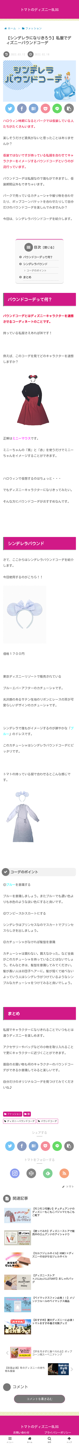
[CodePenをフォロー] (31, 1173)
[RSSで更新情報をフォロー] (64, 1173)
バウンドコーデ (49, 1121)
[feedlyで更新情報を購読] (48, 1173)
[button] (70, 753)
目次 (37, 247)
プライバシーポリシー (57, 1432)
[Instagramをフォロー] (15, 1173)
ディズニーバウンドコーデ (21, 1121)
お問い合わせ (21, 1432)
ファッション (14, 1114)
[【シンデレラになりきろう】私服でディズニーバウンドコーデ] (33, 108)
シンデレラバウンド (35, 264)
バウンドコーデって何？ (38, 257)
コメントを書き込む (40, 1398)
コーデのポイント (37, 270)
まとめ (27, 277)
